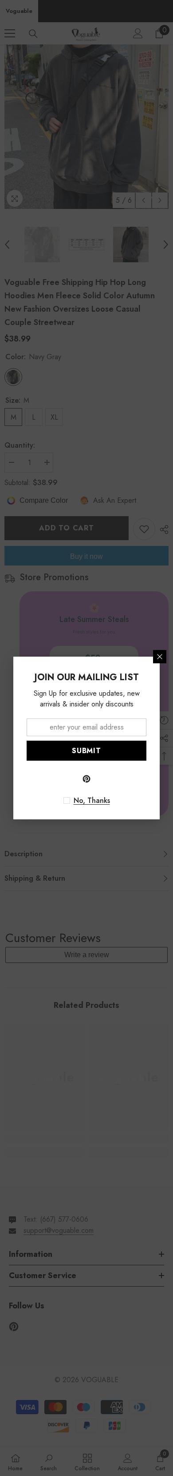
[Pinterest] (86, 779)
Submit (86, 751)
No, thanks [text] (92, 801)
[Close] (159, 656)
